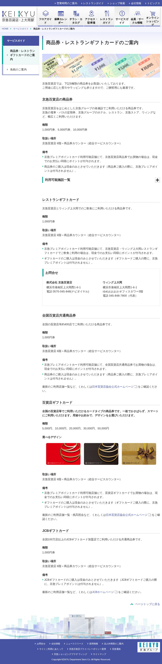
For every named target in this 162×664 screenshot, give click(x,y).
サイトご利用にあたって (51, 649)
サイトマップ (99, 654)
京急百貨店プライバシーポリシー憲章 (87, 649)
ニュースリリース (74, 643)
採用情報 (93, 643)
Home (5, 29)
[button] (101, 180)
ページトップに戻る (147, 604)
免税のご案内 (18, 69)
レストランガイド (93, 3)
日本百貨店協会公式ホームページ (113, 386)
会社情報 (136, 3)
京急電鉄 (116, 649)
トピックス (153, 3)
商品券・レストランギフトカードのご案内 (22, 55)
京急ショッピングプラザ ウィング (70, 654)
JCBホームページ (103, 592)
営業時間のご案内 (67, 3)
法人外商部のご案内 (113, 643)
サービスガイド (20, 29)
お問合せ (41, 643)
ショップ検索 (117, 3)
